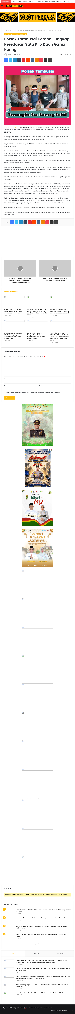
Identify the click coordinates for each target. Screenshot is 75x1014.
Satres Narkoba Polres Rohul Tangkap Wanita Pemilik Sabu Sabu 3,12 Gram (41, 993)
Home (7, 30)
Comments (60, 953)
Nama (6, 379)
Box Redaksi (65, 1010)
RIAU (17, 34)
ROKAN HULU (23, 34)
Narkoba (16, 30)
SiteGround (48, 1008)
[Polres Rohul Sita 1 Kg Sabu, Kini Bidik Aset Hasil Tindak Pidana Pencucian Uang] (14, 302)
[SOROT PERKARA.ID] (14, 6)
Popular (13, 953)
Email (6, 386)
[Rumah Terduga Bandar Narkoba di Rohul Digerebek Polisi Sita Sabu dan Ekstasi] (60, 302)
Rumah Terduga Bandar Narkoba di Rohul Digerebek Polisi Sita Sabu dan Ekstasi (34, 1)
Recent (36, 953)
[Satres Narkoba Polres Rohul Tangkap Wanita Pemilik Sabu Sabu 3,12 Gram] (9, 995)
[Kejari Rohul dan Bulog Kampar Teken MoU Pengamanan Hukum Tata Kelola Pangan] (37, 325)
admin (9, 54)
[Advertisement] (37, 241)
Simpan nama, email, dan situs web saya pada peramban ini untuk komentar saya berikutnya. (33, 392)
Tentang (58, 1010)
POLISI (11, 30)
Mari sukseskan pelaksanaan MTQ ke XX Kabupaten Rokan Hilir (37, 798)
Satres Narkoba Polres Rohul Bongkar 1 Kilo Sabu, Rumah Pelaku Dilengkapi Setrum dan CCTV (37, 312)
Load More (37, 944)
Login (71, 1010)
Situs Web (42, 386)
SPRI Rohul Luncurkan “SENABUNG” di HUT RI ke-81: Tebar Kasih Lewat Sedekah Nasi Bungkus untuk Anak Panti (59, 336)
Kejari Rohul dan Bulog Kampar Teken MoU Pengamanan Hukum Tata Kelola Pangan (36, 335)
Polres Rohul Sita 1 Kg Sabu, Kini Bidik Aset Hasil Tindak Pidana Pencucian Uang (13, 311)
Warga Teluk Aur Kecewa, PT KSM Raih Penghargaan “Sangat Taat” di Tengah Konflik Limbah (13, 335)
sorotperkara (30, 1008)
